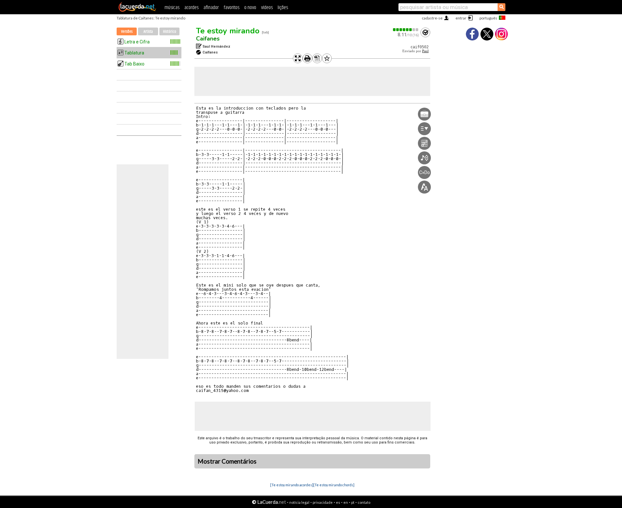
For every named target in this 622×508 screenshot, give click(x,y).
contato (364, 502)
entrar (460, 18)
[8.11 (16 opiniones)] (406, 29)
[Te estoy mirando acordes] (291, 485)
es (338, 502)
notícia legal (299, 502)
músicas (172, 8)
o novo (250, 8)
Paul (425, 51)
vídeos (267, 8)
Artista (148, 32)
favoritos (231, 8)
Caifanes (208, 38)
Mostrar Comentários (227, 461)
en (345, 502)
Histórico (169, 32)
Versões (126, 32)
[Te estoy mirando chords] (333, 485)
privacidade (323, 502)
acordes (191, 8)
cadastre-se (432, 18)
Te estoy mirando (227, 31)
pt (352, 502)
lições (283, 8)
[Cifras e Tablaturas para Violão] (137, 10)
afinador (211, 8)
